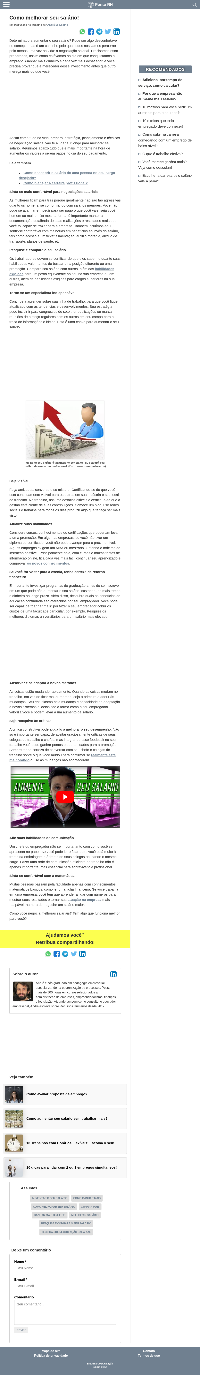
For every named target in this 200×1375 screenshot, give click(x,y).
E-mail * (20, 1279)
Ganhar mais (90, 1206)
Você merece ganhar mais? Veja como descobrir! (162, 165)
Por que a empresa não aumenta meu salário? (160, 96)
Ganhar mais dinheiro (49, 1215)
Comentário (24, 1297)
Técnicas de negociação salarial (66, 1232)
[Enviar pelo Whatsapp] (82, 31)
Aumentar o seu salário (49, 1198)
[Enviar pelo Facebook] (91, 31)
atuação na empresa (84, 900)
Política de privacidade (51, 1355)
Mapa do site (51, 1351)
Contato (149, 1351)
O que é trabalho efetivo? (162, 154)
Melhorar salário (85, 1215)
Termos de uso (149, 1355)
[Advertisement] (65, 105)
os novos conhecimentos (48, 563)
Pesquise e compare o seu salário (66, 1223)
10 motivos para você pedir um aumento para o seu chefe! (165, 110)
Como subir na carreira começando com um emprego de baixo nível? (165, 140)
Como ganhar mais (87, 1198)
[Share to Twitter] (108, 31)
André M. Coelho (57, 24)
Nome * (20, 1262)
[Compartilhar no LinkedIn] (116, 31)
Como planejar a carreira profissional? (55, 183)
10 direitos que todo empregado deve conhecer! (160, 123)
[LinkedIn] (113, 974)
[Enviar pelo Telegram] (99, 31)
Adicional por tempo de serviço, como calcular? (160, 82)
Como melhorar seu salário (54, 1206)
